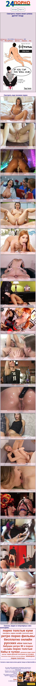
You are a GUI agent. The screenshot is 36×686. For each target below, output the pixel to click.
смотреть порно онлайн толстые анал (18, 633)
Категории (14, 9)
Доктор (17, 40)
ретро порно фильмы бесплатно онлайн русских (18, 639)
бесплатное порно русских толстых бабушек (13, 656)
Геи (30, 40)
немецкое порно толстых (23, 657)
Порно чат (21, 9)
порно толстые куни (18, 630)
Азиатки (24, 40)
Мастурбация (9, 40)
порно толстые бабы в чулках (16, 650)
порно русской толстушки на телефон (20, 654)
